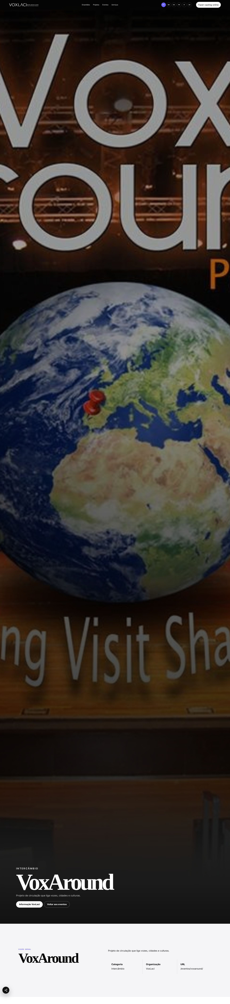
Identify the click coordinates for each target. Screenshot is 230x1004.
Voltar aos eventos (57, 904)
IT (184, 4)
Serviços (115, 5)
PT (163, 4)
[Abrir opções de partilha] (5, 990)
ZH (189, 4)
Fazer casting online (208, 4)
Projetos (96, 5)
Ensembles (86, 5)
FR (179, 4)
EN (169, 4)
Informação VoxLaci (29, 904)
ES (174, 4)
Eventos (105, 5)
